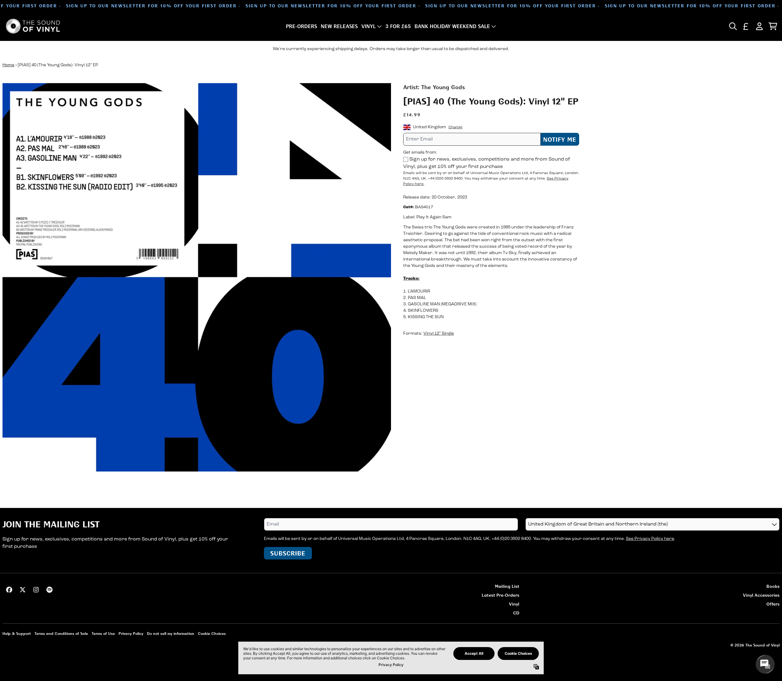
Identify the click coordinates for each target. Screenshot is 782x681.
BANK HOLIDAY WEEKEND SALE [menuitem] (452, 26)
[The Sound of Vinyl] (33, 26)
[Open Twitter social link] (22, 589)
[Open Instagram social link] (36, 589)
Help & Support (16, 633)
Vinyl (514, 603)
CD (516, 612)
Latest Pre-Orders (500, 595)
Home (8, 65)
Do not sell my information (170, 633)
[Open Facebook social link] (9, 589)
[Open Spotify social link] (49, 589)
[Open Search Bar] (732, 26)
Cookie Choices (212, 633)
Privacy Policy (131, 633)
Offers (773, 603)
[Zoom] (196, 277)
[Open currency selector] (746, 26)
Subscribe (287, 553)
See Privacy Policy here (650, 539)
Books (773, 586)
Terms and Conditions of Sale (61, 633)
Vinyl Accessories (761, 595)
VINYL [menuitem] (368, 26)
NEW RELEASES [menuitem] (339, 26)
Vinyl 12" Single (438, 333)
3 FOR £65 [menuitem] (398, 26)
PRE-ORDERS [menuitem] (301, 26)
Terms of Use (103, 633)
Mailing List (507, 586)
